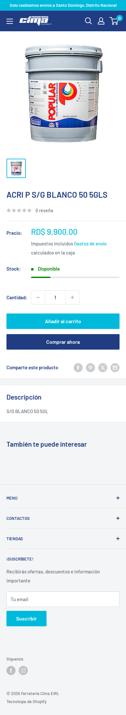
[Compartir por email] (115, 367)
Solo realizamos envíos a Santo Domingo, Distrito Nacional (63, 5)
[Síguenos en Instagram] (23, 670)
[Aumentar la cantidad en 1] (72, 297)
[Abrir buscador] (88, 21)
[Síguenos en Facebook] (11, 670)
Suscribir (26, 618)
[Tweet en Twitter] (102, 367)
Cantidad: (16, 297)
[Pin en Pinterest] (90, 367)
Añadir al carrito (63, 321)
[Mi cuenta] (101, 21)
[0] (114, 21)
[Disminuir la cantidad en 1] (38, 297)
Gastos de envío (90, 243)
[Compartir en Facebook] (78, 367)
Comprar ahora (63, 342)
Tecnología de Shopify (26, 701)
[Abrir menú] (9, 21)
